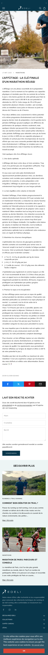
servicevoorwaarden (24, 405)
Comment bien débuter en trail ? (20, 503)
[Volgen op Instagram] (9, 610)
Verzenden (11, 453)
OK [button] (24, 651)
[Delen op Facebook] (7, 384)
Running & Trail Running (12, 498)
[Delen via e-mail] (40, 384)
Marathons (20, 73)
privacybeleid (7, 405)
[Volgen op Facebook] (3, 610)
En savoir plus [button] (38, 645)
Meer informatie (7, 520)
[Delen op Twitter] (18, 384)
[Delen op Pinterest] (29, 384)
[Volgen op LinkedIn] (15, 610)
